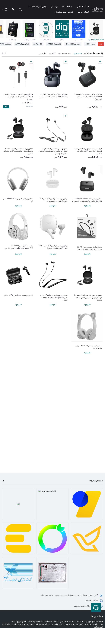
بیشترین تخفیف (64, 53)
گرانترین (52, 53)
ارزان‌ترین (42, 53)
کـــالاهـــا (68, 6)
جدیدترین (78, 53)
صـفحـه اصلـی (82, 6)
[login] (13, 9)
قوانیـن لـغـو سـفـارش (64, 12)
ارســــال (54, 6)
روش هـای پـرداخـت (37, 6)
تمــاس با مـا (83, 12)
